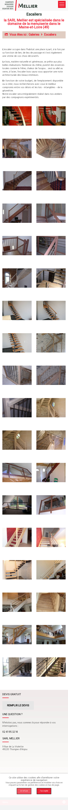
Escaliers (50, 34)
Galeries (34, 34)
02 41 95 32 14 (10, 732)
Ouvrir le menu (62, 4)
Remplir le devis (18, 705)
